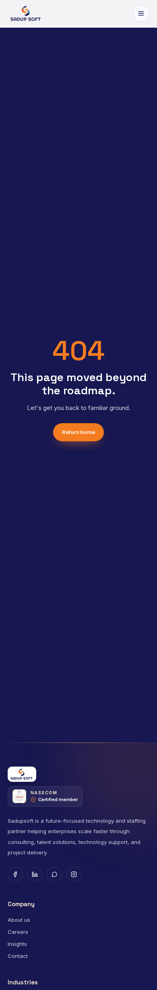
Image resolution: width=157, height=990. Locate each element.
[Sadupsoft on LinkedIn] (35, 874)
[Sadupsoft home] (26, 13)
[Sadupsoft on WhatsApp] (54, 874)
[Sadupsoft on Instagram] (74, 874)
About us (19, 920)
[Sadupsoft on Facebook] (15, 874)
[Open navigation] (141, 13)
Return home (78, 432)
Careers (18, 932)
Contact (18, 956)
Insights (17, 944)
